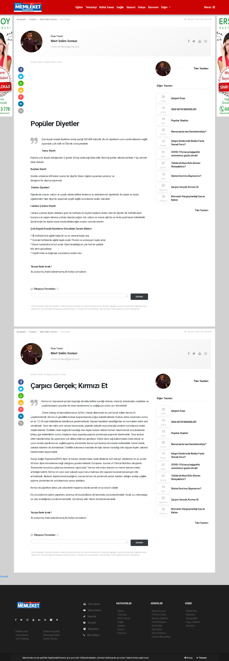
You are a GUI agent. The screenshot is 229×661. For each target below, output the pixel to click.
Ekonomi (153, 7)
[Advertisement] (90, 90)
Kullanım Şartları (51, 631)
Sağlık (120, 7)
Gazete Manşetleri (161, 636)
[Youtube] (34, 619)
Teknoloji (91, 7)
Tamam (202, 657)
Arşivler (92, 622)
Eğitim (79, 7)
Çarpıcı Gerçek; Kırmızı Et (185, 187)
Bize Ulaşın (93, 635)
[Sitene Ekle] (58, 619)
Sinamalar (157, 625)
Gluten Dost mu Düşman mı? (186, 176)
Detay (189, 657)
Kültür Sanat (106, 7)
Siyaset (130, 7)
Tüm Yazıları (201, 68)
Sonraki (4, 576)
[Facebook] (17, 619)
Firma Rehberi (159, 633)
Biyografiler (192, 618)
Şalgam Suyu (178, 98)
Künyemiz (93, 629)
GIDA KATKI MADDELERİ (183, 109)
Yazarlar (33, 19)
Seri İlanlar (157, 629)
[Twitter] (22, 619)
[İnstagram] (28, 619)
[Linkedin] (40, 619)
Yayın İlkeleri (22, 635)
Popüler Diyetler (179, 120)
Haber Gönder (50, 638)
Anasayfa (21, 19)
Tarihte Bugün (159, 622)
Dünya (141, 7)
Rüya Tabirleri (193, 622)
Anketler (190, 614)
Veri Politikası (22, 638)
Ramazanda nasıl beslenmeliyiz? (189, 131)
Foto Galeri (94, 604)
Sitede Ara (191, 611)
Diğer (164, 7)
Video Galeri (94, 610)
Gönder (139, 296)
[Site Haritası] (52, 619)
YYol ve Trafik (159, 614)
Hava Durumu (159, 611)
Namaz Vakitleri (160, 618)
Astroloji (190, 625)
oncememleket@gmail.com (65, 46)
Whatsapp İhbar (51, 635)
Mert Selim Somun (48, 19)
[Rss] (46, 619)
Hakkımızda (22, 631)
